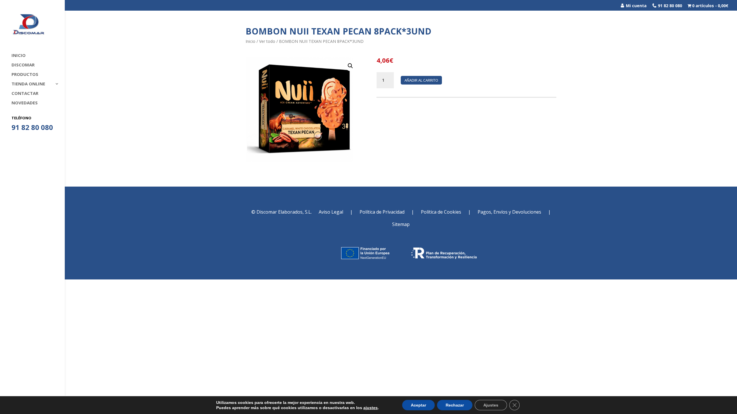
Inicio (19, 55)
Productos (25, 74)
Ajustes (490, 405)
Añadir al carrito (421, 80)
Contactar (25, 93)
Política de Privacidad (382, 212)
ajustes (370, 407)
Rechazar (455, 405)
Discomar (23, 65)
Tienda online (28, 84)
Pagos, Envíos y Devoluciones (509, 212)
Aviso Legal (331, 212)
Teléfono (21, 117)
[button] (350, 66)
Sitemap (401, 224)
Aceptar (418, 405)
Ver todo (267, 41)
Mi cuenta (636, 5)
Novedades (25, 103)
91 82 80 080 (669, 5)
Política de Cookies (441, 212)
